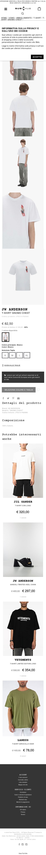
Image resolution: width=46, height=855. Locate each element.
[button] (37, 57)
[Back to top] (39, 848)
